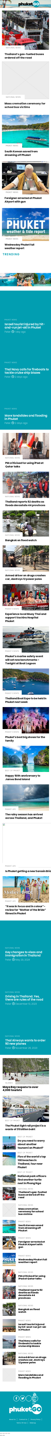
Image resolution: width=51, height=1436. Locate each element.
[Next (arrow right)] (4, 1435)
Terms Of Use (21, 1423)
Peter (8, 331)
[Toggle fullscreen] (6, 1433)
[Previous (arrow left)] (1, 1435)
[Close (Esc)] (1, 1433)
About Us (12, 1419)
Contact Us (23, 1419)
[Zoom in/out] (9, 1433)
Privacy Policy (35, 1419)
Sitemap (33, 1423)
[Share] (4, 1433)
